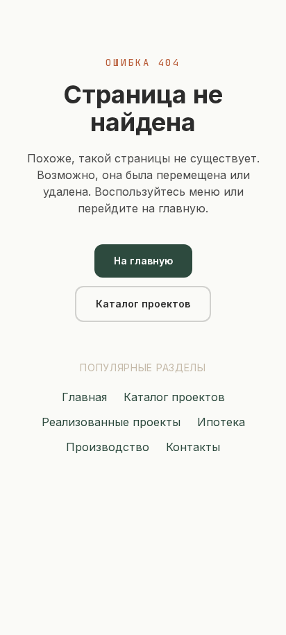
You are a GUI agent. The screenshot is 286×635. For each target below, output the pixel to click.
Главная (84, 397)
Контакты (193, 447)
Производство (107, 447)
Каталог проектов (143, 304)
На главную (143, 260)
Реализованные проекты (111, 422)
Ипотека (221, 422)
